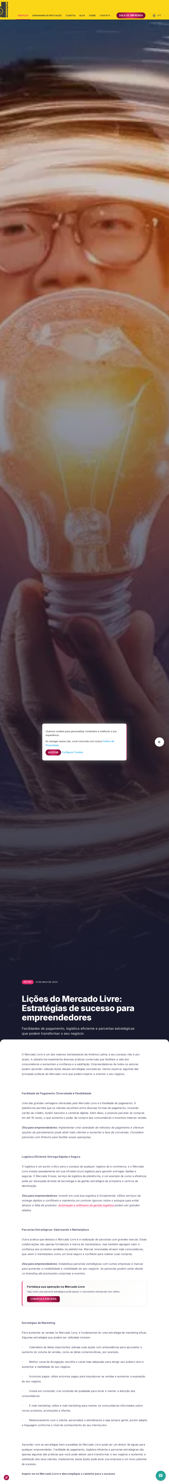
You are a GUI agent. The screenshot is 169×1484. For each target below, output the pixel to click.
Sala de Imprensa (131, 15)
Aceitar (53, 752)
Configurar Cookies (72, 752)
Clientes (70, 15)
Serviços (23, 17)
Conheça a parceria (43, 1299)
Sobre (92, 15)
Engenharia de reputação (47, 15)
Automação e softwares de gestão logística (86, 1205)
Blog (82, 15)
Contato (105, 15)
